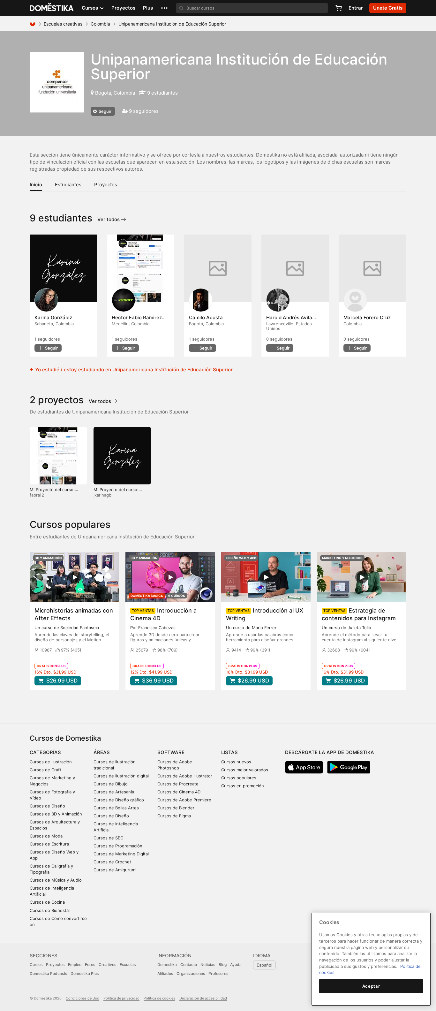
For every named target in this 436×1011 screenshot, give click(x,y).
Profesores (218, 973)
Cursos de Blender (175, 807)
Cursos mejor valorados (244, 769)
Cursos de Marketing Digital (121, 853)
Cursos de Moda (46, 835)
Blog (223, 964)
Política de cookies (159, 998)
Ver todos (109, 219)
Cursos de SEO (109, 837)
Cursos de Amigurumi (115, 869)
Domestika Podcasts (48, 973)
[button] (164, 8)
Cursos (36, 964)
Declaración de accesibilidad (203, 998)
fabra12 (37, 495)
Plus (148, 8)
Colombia (100, 24)
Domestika (167, 964)
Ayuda (236, 964)
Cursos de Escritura (49, 843)
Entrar (356, 8)
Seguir (104, 111)
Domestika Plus (85, 973)
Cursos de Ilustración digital (121, 775)
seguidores (47, 339)
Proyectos (123, 8)
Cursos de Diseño (47, 805)
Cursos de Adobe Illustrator (184, 775)
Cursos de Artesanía (114, 791)
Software (170, 752)
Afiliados (165, 973)
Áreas (102, 752)
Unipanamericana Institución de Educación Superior (239, 66)
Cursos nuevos (236, 761)
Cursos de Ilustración (51, 761)
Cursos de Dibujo (111, 783)
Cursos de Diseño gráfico (119, 799)
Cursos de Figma (174, 815)
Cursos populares (238, 777)
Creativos (107, 964)
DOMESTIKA (52, 8)
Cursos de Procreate (178, 783)
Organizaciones (191, 973)
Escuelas (128, 964)
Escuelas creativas (63, 24)
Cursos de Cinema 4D (178, 791)
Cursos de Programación (118, 845)
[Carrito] (338, 8)
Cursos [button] (90, 8)
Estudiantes (68, 184)
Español (264, 965)
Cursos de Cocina (47, 902)
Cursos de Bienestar (50, 910)
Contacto (188, 964)
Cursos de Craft (45, 769)
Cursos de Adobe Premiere (184, 799)
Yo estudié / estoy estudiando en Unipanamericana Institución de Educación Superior (133, 370)
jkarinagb (102, 495)
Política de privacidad (121, 998)
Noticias (207, 964)
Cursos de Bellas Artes (116, 807)
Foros (90, 964)
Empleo (74, 964)
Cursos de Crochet (112, 861)
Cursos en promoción (242, 785)
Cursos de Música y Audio (56, 880)
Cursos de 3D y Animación (56, 813)
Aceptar (371, 986)
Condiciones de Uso (82, 998)
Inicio (36, 184)
